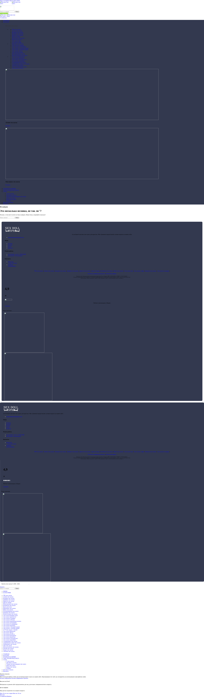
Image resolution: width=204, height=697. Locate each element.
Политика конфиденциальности (96, 273)
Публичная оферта (111, 273)
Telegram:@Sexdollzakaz (12, 265)
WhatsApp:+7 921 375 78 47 (12, 262)
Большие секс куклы (17, 32)
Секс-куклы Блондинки (18, 56)
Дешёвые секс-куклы (17, 33)
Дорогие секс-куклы (17, 35)
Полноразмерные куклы (18, 54)
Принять (25, 678)
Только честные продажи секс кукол (16, 196)
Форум (8, 425)
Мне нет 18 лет (17, 693)
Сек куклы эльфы (17, 42)
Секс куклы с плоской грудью (20, 49)
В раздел (8, 125)
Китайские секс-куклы (18, 38)
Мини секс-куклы (17, 39)
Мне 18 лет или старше (6, 693)
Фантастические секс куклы (19, 55)
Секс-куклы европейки (18, 61)
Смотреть (7, 306)
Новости (10, 248)
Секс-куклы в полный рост (19, 59)
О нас (9, 246)
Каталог (10, 245)
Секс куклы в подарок (18, 45)
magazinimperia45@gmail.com (16, 237)
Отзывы (8, 201)
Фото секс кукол (10, 198)
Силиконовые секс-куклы (19, 62)
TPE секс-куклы (16, 29)
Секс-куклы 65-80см (17, 52)
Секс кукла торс (16, 41)
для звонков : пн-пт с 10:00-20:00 (17, 254)
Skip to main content (14, 0)
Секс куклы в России (18, 68)
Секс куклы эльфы (139, 271)
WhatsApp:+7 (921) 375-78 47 (11, 443)
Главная (10, 243)
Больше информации (11, 678)
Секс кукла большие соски (19, 66)
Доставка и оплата (11, 195)
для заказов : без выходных (15, 255)
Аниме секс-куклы (17, 31)
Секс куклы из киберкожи (19, 46)
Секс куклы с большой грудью (20, 48)
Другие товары (16, 36)
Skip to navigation (4, 0)
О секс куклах (10, 193)
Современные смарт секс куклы (20, 64)
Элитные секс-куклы (17, 65)
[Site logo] (6, 3)
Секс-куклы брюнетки (18, 58)
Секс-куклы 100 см (17, 51)
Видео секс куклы (11, 199)
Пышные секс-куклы (17, 44)
